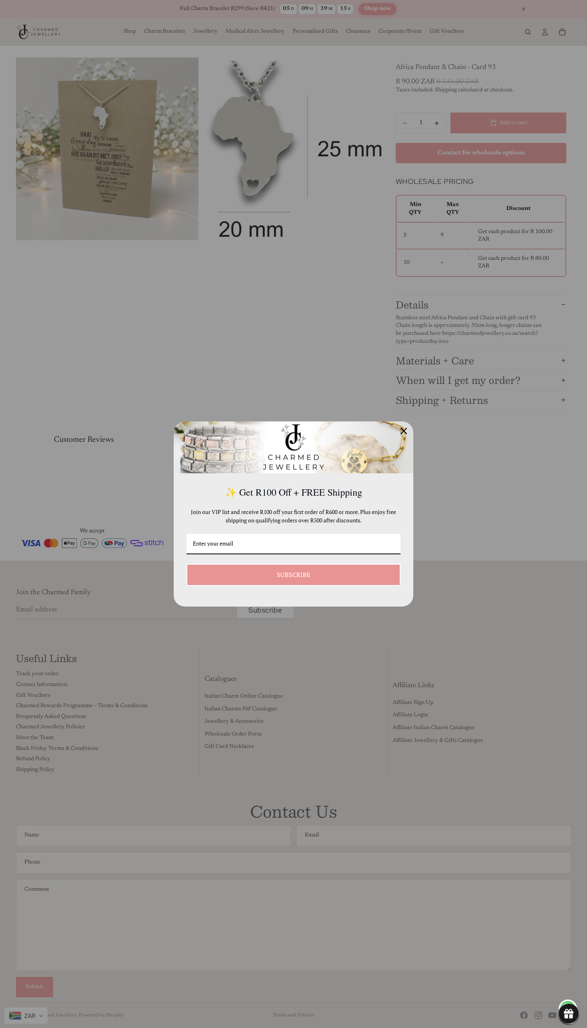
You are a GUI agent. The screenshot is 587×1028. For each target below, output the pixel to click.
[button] (568, 1013)
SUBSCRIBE (293, 574)
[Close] (403, 431)
